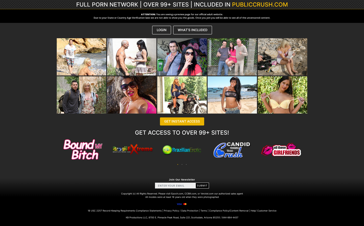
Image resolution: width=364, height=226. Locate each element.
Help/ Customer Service (263, 210)
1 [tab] (177, 164)
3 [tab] (186, 164)
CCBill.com (190, 193)
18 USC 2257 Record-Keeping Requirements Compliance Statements (125, 210)
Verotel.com (207, 193)
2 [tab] (182, 164)
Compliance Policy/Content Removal (229, 210)
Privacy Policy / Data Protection (181, 210)
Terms (203, 210)
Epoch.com (177, 193)
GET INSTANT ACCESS (182, 121)
